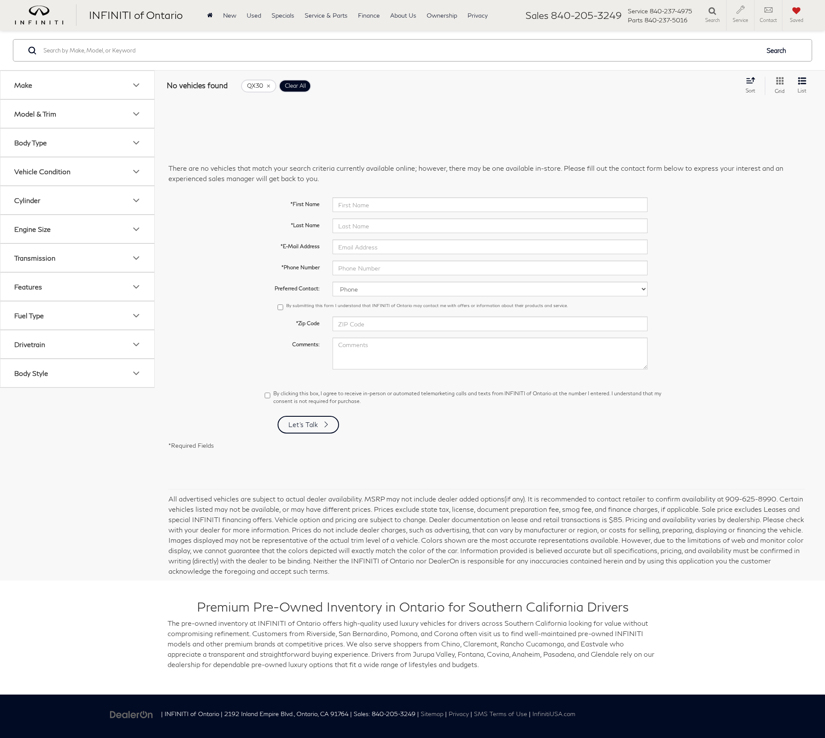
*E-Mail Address (300, 246)
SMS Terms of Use (500, 713)
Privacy (478, 15)
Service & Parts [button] (326, 15)
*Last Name (305, 225)
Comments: (306, 344)
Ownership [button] (442, 15)
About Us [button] (403, 15)
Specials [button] (283, 15)
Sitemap (432, 713)
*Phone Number (300, 267)
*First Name (305, 204)
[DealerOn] (131, 713)
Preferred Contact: (297, 288)
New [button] (229, 15)
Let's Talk (303, 424)
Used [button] (254, 15)
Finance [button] (369, 15)
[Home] (210, 15)
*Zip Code (308, 323)
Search (776, 50)
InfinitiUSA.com (553, 713)
